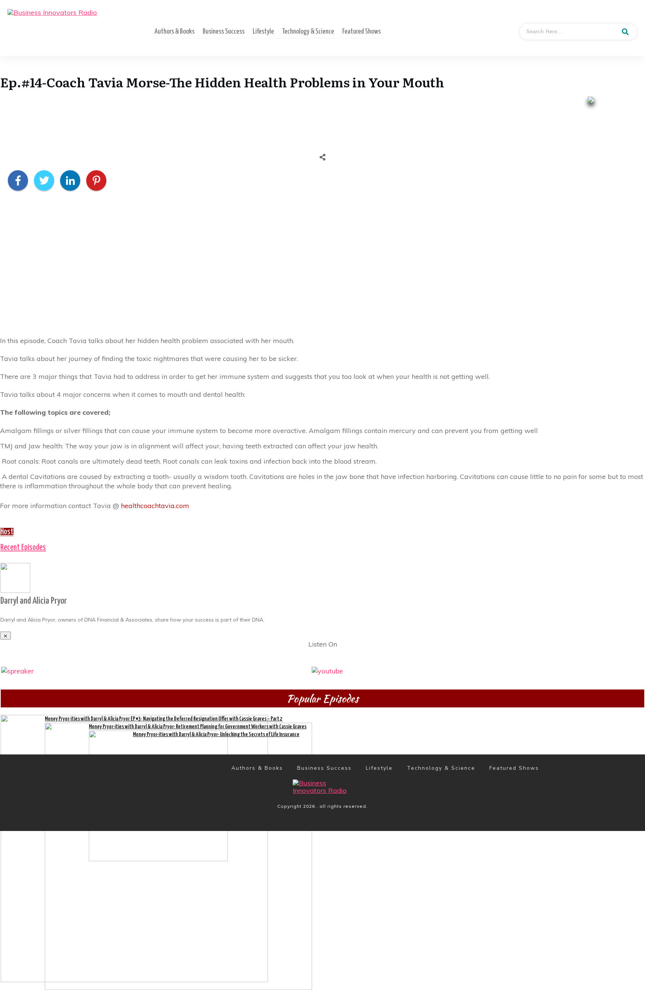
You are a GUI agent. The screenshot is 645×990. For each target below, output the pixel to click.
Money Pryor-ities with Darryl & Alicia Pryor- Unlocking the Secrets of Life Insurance (216, 734)
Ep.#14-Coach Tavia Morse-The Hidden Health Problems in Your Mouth (222, 81)
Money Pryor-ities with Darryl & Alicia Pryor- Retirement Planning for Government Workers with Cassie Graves (197, 726)
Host (6, 532)
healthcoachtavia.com (155, 505)
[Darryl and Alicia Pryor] (15, 577)
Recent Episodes (23, 548)
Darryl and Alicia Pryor (33, 601)
